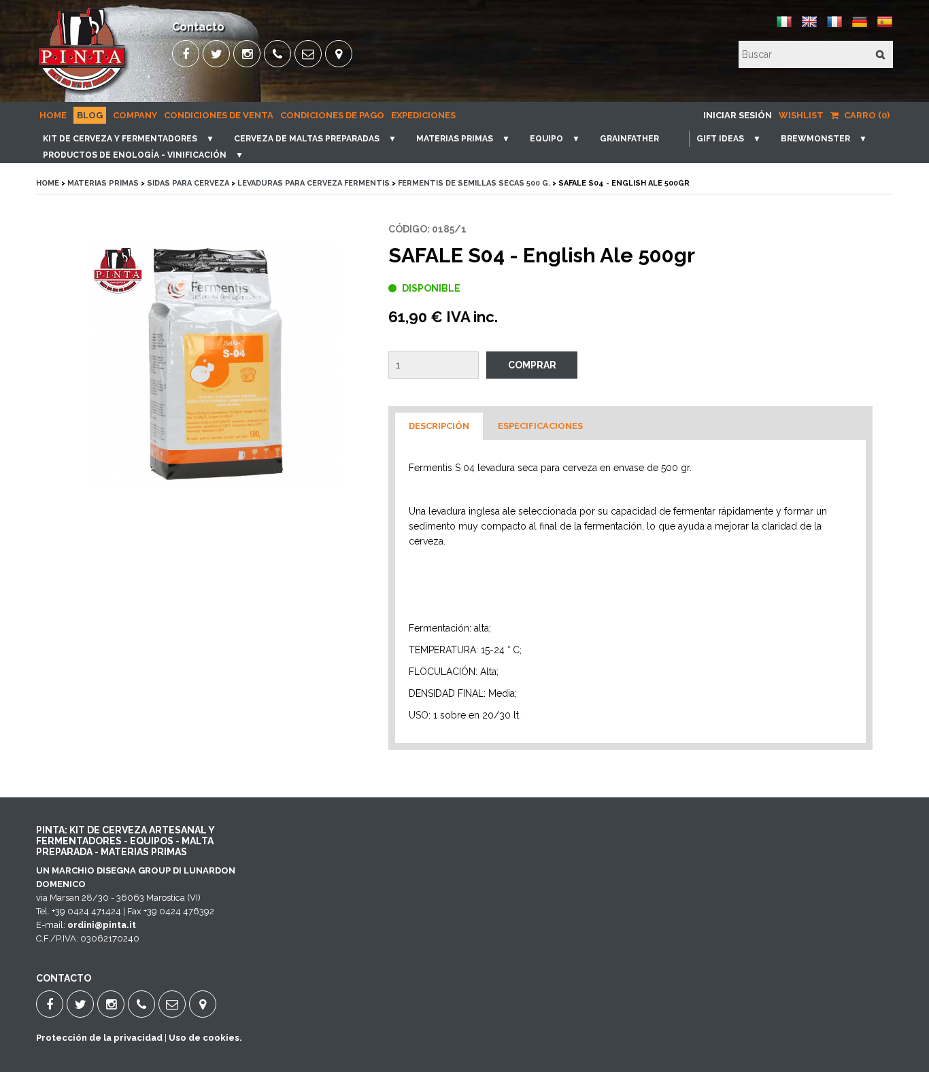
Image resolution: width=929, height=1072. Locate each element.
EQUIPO (546, 138)
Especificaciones (540, 426)
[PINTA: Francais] (834, 27)
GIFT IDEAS (720, 138)
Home (53, 115)
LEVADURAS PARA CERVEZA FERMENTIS (313, 183)
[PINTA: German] (859, 27)
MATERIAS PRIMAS (454, 138)
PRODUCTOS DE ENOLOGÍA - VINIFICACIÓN (134, 155)
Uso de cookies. (205, 1038)
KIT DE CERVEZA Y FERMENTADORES (120, 138)
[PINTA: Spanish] (885, 27)
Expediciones (423, 115)
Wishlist (801, 115)
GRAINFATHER (629, 138)
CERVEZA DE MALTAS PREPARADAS (306, 138)
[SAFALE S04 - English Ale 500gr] (216, 374)
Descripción (439, 426)
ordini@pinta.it (101, 925)
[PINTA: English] (809, 27)
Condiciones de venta (218, 115)
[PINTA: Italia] (784, 27)
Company (135, 115)
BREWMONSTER (815, 138)
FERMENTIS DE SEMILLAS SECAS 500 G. (474, 183)
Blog (90, 115)
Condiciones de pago (332, 115)
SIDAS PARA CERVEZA (188, 183)
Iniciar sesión (737, 115)
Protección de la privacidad (99, 1038)
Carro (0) (866, 115)
